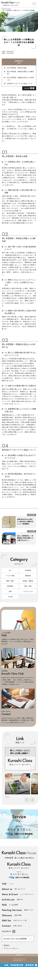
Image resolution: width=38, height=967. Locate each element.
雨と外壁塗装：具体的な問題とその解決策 (19, 73)
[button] (27, 800)
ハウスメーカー (28, 591)
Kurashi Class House (6, 8)
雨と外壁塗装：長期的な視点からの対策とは (19, 79)
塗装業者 (10, 586)
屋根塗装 (28, 576)
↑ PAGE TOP (19, 955)
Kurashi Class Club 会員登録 (15, 939)
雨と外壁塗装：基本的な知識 (15, 68)
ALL (10, 570)
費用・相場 (10, 581)
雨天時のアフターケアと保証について (18, 84)
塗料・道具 (28, 586)
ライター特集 (10, 576)
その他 (10, 597)
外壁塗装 (28, 570)
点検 (10, 591)
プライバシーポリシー (11, 948)
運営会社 (7, 945)
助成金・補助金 (28, 581)
